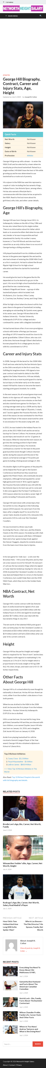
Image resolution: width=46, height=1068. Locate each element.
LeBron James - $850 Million (19, 764)
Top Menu (9, 2)
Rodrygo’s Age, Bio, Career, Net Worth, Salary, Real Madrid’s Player (21, 903)
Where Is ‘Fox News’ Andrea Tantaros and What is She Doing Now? (30, 1029)
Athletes (6, 75)
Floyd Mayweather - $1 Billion (20, 761)
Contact (12, 1065)
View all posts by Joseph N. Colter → (30, 949)
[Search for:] (23, 1044)
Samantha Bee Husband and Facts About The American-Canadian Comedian (29, 985)
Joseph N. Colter (31, 97)
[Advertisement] (23, 46)
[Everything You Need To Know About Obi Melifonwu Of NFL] (10, 968)
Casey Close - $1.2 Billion (18, 758)
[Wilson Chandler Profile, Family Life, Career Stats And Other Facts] (10, 1012)
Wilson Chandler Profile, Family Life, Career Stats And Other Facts (30, 1014)
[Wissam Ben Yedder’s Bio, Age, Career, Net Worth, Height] (23, 860)
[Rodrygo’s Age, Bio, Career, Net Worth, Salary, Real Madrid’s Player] (23, 900)
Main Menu (13, 16)
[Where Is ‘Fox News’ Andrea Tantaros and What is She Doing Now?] (10, 1027)
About (5, 1065)
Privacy (19, 1065)
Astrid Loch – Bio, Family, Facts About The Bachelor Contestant (30, 1000)
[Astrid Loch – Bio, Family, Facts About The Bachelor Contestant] (10, 998)
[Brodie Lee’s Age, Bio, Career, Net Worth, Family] (23, 821)
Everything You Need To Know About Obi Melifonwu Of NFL (29, 970)
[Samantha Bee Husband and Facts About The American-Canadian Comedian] (10, 982)
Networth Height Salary (25, 1061)
